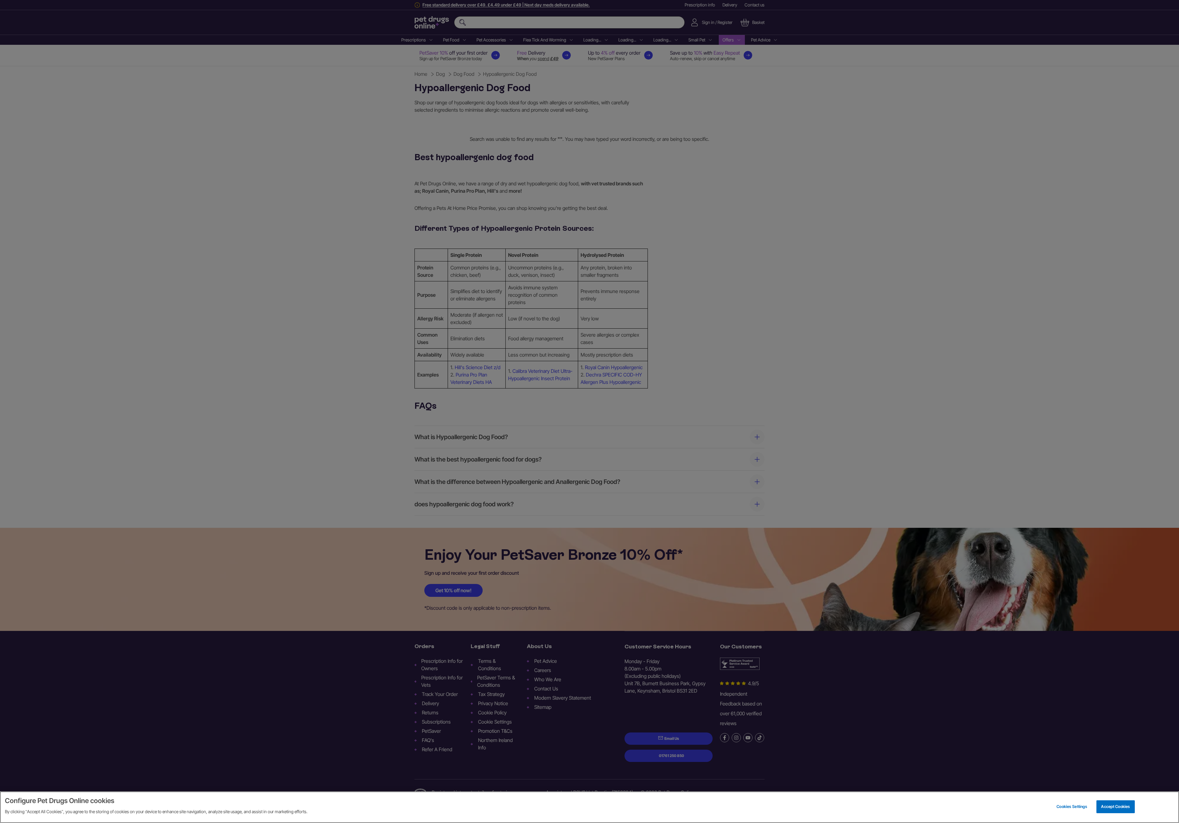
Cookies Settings (1071, 806)
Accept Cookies (1115, 806)
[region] (589, 807)
